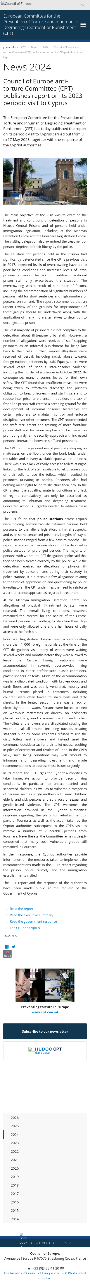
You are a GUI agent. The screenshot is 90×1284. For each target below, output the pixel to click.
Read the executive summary (31, 915)
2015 (15, 1210)
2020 (15, 1168)
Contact (46, 1278)
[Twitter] (13, 947)
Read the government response (33, 921)
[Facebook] (6, 947)
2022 (15, 1151)
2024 (15, 1134)
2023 (15, 1143)
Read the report (21, 908)
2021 (15, 1160)
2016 (15, 1202)
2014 (15, 1219)
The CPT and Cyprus (25, 928)
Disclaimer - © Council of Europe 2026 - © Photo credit (45, 1273)
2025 (15, 1126)
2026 (15, 1117)
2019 (15, 1176)
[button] (45, 5)
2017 (15, 1193)
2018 (15, 1185)
